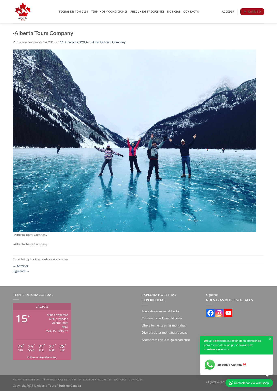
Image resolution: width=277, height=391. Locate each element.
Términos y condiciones (109, 11)
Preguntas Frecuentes (147, 11)
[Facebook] (210, 313)
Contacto (191, 11)
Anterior (20, 266)
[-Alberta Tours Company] (134, 140)
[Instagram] (219, 313)
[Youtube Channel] (228, 313)
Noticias (173, 11)
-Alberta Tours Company (108, 42)
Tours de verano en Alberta (160, 311)
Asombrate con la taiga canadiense (166, 340)
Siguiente (21, 271)
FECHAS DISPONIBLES (73, 11)
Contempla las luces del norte (162, 318)
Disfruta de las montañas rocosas (164, 332)
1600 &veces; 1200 (73, 42)
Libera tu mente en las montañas (164, 325)
